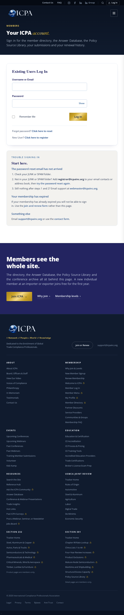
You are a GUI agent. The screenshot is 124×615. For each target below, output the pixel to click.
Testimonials (12, 397)
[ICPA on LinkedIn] (80, 2)
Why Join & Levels (73, 368)
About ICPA (11, 368)
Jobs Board (13, 523)
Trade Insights (13, 504)
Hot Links (11, 509)
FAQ (59, 2)
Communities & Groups (76, 417)
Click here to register (36, 137)
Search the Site (13, 479)
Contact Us (47, 2)
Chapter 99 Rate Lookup (76, 542)
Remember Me (27, 116)
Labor (68, 504)
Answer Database (14, 494)
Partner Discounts (74, 407)
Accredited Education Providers (80, 455)
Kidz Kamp (11, 465)
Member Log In (72, 388)
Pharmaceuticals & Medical (19, 557)
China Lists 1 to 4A (74, 547)
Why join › (43, 296)
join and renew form (36, 205)
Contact (60, 602)
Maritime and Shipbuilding (78, 567)
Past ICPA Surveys (15, 513)
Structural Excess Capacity (77, 571)
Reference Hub (13, 484)
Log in (114, 2)
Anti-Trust (48, 602)
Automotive (71, 489)
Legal (8, 602)
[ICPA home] (19, 13)
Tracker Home (72, 479)
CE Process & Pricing (74, 446)
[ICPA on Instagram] (69, 2)
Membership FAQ (73, 422)
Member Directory (74, 402)
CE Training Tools (73, 450)
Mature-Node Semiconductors (79, 562)
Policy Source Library (75, 576)
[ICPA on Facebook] (74, 2)
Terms (28, 602)
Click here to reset (42, 131)
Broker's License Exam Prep (78, 465)
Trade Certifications (74, 460)
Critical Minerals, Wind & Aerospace (23, 562)
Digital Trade (71, 509)
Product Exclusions (74, 557)
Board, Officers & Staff (17, 373)
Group (91, 2)
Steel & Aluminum (73, 494)
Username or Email (23, 79)
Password (17, 96)
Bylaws (37, 602)
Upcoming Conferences (17, 436)
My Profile (72, 397)
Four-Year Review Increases (78, 552)
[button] (102, 3)
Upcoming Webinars (16, 441)
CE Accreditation (73, 441)
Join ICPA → (19, 296)
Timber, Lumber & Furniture (19, 567)
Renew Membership (74, 378)
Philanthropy (12, 388)
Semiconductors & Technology (21, 552)
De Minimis (70, 513)
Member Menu (72, 392)
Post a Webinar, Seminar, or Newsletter (25, 518)
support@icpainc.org (30, 219)
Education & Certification (77, 436)
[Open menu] (114, 13)
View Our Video (13, 378)
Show (81, 103)
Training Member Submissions (21, 455)
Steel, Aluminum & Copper (19, 542)
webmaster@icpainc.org (83, 188)
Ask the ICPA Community (18, 489)
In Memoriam (13, 392)
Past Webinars (13, 450)
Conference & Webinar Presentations (24, 499)
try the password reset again (53, 183)
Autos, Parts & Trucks (16, 547)
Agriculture (70, 499)
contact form (61, 219)
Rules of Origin (72, 484)
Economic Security (74, 518)
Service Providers (73, 412)
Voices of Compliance (16, 383)
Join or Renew (82, 345)
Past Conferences (14, 446)
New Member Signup (75, 373)
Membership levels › (68, 296)
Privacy (18, 602)
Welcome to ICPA (73, 383)
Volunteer (11, 460)
